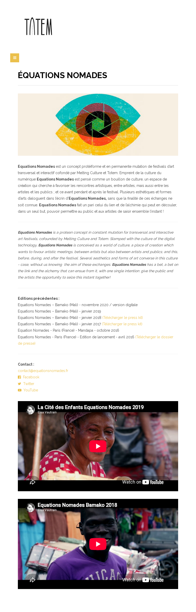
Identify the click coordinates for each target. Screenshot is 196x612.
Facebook (30, 377)
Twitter (27, 384)
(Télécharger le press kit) (122, 318)
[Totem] (38, 27)
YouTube (29, 390)
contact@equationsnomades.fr (43, 371)
